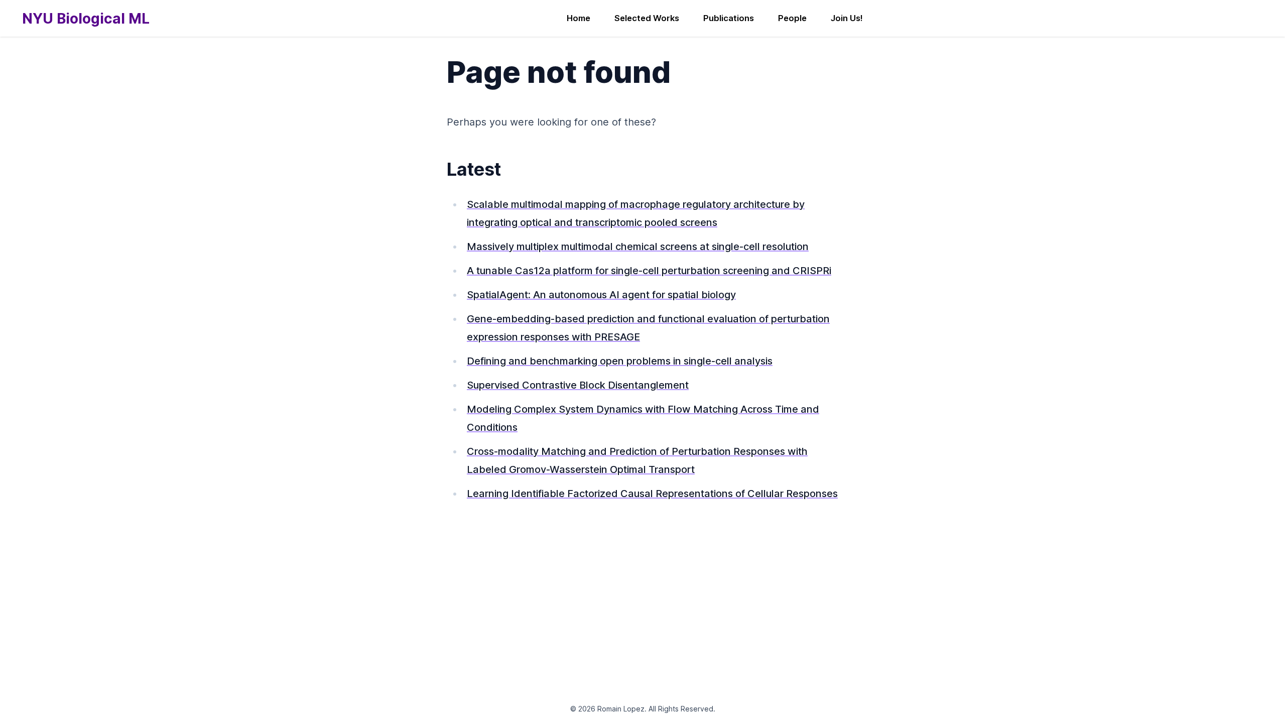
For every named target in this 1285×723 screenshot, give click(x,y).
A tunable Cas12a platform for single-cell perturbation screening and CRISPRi (649, 271)
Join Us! (846, 18)
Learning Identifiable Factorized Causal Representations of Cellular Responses (652, 494)
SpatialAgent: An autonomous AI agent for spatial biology (601, 295)
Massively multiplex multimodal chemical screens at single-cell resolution (638, 246)
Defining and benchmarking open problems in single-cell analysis (620, 361)
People (792, 18)
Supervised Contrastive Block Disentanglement (578, 385)
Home (578, 18)
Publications (728, 18)
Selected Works (646, 18)
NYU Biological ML (86, 18)
